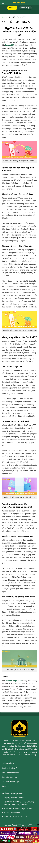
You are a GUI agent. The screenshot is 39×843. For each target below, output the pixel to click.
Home (4, 17)
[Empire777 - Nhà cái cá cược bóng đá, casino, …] (19, 2)
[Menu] (3, 2)
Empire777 (9, 45)
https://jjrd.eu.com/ (19, 816)
